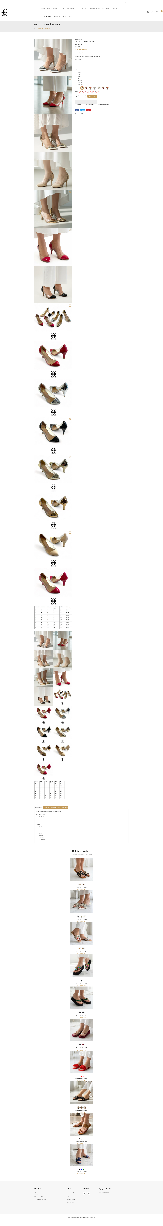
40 (93, 91)
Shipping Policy (71, 1199)
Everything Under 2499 (54, 8)
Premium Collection (94, 8)
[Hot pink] (103, 88)
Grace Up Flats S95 (81, 984)
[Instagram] (88, 1193)
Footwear (115, 8)
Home (43, 8)
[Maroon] (83, 1045)
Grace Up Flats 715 (81, 1171)
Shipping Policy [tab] (55, 807)
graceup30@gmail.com (42, 1196)
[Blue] (81, 1169)
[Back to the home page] (34, 28)
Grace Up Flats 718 (81, 919)
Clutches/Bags (47, 16)
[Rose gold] (107, 88)
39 (90, 91)
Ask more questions (103, 104)
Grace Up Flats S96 (81, 1016)
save (89, 110)
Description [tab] (38, 807)
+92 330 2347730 (41, 1199)
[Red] (86, 88)
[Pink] (83, 1076)
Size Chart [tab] (64, 807)
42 (98, 91)
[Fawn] (90, 88)
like (77, 110)
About (64, 16)
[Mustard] (81, 1138)
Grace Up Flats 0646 (81, 1110)
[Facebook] (84, 1193)
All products (105, 8)
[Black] (82, 88)
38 (88, 91)
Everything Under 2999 (69, 8)
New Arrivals (82, 8)
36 (82, 91)
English (126, 2)
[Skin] (83, 1138)
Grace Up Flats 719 (81, 887)
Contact (71, 16)
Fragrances (57, 16)
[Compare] (78, 105)
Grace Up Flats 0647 (81, 1078)
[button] (78, 44)
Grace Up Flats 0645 (81, 1141)
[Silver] (94, 88)
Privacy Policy (70, 1192)
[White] (84, 916)
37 (85, 91)
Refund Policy (70, 1202)
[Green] (83, 1013)
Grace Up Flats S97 (81, 1048)
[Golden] (99, 88)
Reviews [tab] (46, 807)
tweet (83, 110)
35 (80, 91)
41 (95, 91)
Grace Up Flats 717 (81, 952)
